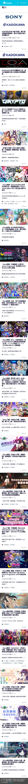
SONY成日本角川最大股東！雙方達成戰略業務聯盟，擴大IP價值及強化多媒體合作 (14, 33)
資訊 (11, 46)
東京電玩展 (11, 203)
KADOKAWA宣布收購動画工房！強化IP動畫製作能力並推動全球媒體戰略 (14, 72)
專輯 (5, 203)
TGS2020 (18, 201)
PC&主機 (6, 201)
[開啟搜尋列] (17, 3)
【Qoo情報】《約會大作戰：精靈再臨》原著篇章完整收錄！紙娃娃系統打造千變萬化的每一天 (14, 725)
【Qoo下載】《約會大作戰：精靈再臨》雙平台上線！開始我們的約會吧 (14, 420)
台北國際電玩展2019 (7, 663)
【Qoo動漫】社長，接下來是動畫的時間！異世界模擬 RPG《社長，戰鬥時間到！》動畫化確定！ (14, 303)
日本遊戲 (12, 277)
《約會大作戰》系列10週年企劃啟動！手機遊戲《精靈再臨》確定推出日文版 (14, 150)
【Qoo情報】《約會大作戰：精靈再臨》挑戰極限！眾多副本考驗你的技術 (14, 456)
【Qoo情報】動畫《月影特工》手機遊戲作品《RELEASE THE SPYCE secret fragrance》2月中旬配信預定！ (14, 573)
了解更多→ (11, 782)
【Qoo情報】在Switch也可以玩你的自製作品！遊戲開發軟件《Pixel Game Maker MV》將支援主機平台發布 (14, 187)
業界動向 (6, 46)
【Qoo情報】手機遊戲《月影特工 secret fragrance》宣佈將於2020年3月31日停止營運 (14, 266)
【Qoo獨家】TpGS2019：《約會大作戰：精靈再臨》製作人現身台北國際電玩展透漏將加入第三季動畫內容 (14, 650)
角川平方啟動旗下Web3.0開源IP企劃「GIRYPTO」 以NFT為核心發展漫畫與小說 (14, 111)
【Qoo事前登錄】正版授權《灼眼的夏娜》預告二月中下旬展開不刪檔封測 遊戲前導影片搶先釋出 (14, 613)
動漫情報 (12, 85)
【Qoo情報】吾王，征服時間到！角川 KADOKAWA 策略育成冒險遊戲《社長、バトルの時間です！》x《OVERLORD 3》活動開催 (14, 342)
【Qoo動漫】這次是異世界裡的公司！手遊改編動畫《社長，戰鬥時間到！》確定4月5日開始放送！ (14, 229)
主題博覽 (12, 661)
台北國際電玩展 (20, 661)
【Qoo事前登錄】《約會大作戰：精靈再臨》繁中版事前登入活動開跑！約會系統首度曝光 (14, 762)
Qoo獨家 (12, 201)
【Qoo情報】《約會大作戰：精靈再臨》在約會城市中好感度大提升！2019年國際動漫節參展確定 (13, 689)
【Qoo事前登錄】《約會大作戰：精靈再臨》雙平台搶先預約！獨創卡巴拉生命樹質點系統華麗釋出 (14, 493)
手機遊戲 (12, 161)
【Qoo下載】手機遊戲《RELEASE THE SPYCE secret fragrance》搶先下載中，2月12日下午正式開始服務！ (13, 530)
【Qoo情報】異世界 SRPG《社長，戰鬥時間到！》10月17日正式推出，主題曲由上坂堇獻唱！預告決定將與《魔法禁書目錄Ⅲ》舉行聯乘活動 (14, 382)
